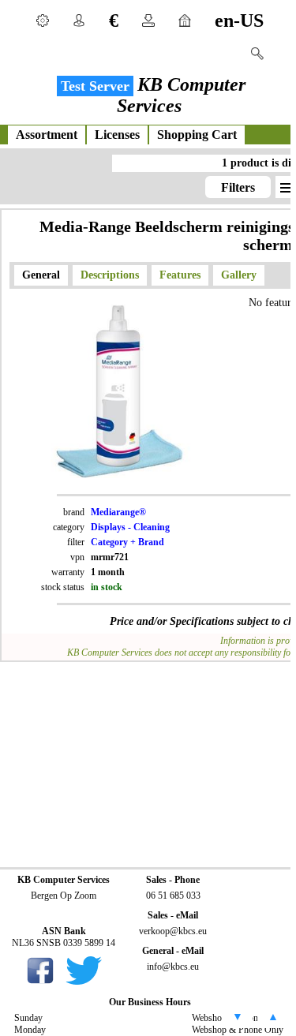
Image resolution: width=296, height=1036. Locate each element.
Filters (238, 187)
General (41, 275)
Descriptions (110, 275)
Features (179, 275)
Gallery (239, 275)
